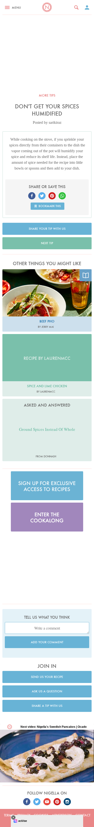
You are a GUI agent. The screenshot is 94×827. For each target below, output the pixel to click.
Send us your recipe (47, 677)
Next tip (47, 243)
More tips (47, 95)
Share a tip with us (47, 706)
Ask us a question (47, 691)
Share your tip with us (47, 229)
